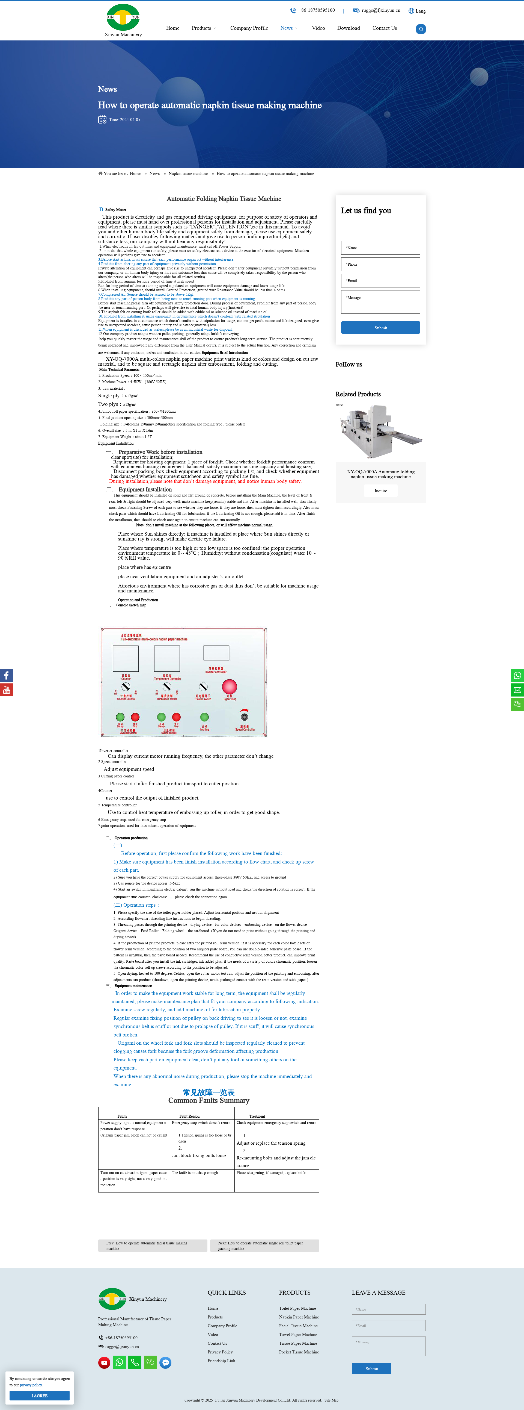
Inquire (381, 490)
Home (213, 1308)
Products (215, 1317)
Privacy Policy (220, 1352)
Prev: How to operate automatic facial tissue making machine (146, 1245)
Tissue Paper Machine (298, 1343)
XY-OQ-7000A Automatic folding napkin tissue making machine (381, 474)
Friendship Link (221, 1361)
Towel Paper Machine (298, 1334)
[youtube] (104, 1367)
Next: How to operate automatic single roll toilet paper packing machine (260, 1245)
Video (213, 1334)
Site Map (331, 1400)
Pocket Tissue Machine (299, 1352)
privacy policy (31, 1385)
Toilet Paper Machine (297, 1308)
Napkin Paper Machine (299, 1317)
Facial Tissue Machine (298, 1326)
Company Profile (222, 1326)
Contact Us (217, 1343)
